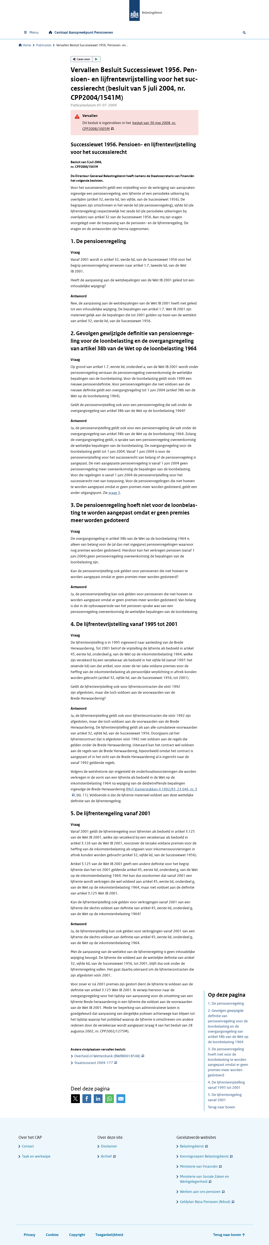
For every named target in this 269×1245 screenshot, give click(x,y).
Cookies (52, 1235)
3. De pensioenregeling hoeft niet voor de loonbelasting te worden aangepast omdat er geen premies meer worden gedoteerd (228, 1062)
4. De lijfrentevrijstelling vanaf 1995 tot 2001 (226, 1085)
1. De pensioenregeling (226, 1003)
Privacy (29, 1235)
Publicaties (43, 45)
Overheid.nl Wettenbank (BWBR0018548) (107, 1056)
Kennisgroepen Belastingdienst (204, 1156)
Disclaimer (109, 1146)
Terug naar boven (221, 1107)
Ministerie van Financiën (199, 1166)
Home (27, 45)
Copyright (77, 1235)
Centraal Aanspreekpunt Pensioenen (83, 32)
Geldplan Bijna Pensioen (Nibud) (205, 1202)
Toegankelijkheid (109, 1235)
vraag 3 (114, 493)
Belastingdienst (192, 1146)
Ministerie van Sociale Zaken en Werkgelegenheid (204, 1179)
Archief (106, 1156)
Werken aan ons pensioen (200, 1191)
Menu (33, 32)
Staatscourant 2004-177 (93, 1063)
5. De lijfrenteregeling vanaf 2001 (225, 1097)
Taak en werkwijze (36, 1156)
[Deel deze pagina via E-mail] (120, 1098)
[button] (85, 59)
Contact (28, 1146)
